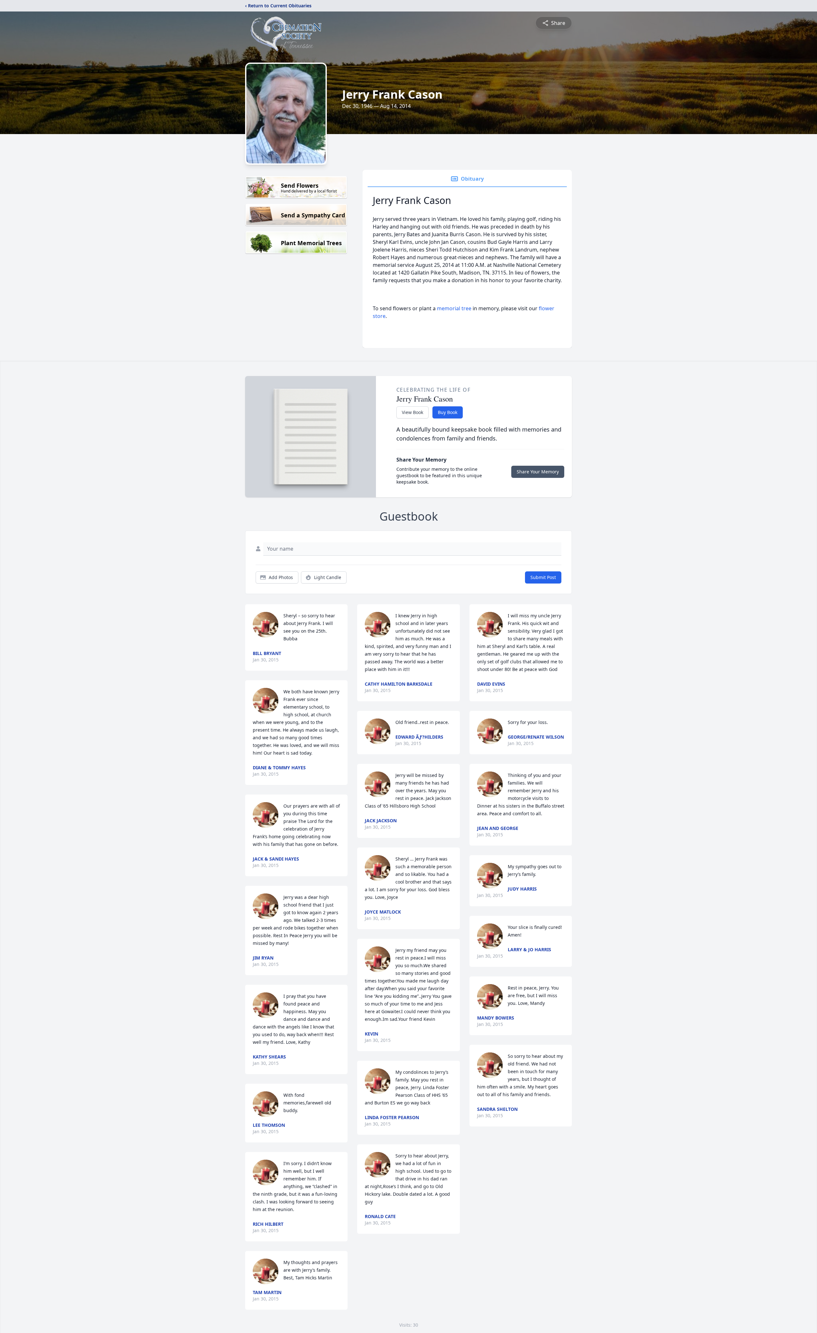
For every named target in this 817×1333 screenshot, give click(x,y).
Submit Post (543, 577)
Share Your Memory (538, 472)
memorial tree (454, 308)
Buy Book (447, 412)
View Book (412, 412)
